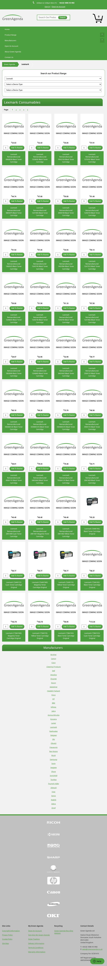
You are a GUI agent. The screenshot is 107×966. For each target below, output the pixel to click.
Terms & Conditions (35, 947)
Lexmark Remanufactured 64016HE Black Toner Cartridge (40, 479)
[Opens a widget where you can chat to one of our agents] (97, 961)
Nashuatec (53, 731)
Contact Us (9, 57)
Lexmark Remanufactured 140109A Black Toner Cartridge (66, 265)
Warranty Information (36, 952)
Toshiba (53, 779)
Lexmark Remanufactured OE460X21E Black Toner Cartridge (66, 425)
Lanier (53, 723)
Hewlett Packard (53, 691)
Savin (53, 763)
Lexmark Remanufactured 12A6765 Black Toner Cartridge (66, 319)
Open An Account (58, 6)
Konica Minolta (53, 715)
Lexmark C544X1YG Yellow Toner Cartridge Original (66, 584)
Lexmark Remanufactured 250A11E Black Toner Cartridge (92, 372)
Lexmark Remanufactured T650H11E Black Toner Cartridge (65, 479)
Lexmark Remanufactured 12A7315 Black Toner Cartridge (92, 265)
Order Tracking (34, 939)
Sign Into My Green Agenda (39, 935)
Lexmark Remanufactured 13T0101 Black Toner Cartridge (92, 158)
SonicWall (53, 775)
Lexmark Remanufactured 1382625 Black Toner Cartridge (14, 265)
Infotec (53, 707)
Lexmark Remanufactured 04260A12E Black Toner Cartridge (14, 425)
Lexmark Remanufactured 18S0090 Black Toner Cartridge (14, 372)
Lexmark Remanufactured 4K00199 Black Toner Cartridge (66, 211)
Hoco (53, 695)
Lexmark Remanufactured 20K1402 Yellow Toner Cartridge (66, 532)
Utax (53, 792)
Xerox (53, 796)
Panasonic (54, 747)
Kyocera (53, 719)
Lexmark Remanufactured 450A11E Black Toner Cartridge (92, 425)
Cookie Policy (7, 939)
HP (53, 699)
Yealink (53, 800)
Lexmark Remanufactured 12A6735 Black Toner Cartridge (40, 319)
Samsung (53, 759)
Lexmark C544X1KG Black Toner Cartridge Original (92, 531)
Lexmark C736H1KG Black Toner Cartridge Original (66, 635)
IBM (53, 703)
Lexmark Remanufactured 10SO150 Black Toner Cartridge (66, 158)
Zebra (53, 804)
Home (7, 29)
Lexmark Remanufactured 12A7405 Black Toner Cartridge (40, 211)
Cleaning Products (53, 667)
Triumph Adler (53, 783)
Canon (53, 658)
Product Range (10, 35)
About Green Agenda (13, 51)
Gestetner (53, 687)
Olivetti (53, 743)
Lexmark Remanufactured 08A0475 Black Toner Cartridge (14, 211)
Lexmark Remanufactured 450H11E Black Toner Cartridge (14, 479)
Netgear (53, 735)
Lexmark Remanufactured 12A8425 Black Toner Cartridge (14, 319)
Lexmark (53, 727)
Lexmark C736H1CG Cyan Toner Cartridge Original (92, 635)
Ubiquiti (53, 787)
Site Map (5, 943)
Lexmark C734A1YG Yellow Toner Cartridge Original (40, 635)
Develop (53, 675)
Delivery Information (36, 943)
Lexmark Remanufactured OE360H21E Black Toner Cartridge (40, 425)
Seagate (53, 767)
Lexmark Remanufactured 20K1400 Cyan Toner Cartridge (14, 532)
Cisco (54, 662)
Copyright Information (11, 931)
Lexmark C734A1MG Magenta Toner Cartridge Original (14, 635)
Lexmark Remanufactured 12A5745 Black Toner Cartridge (40, 265)
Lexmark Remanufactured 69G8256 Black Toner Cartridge (14, 158)
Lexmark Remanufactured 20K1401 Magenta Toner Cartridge (39, 532)
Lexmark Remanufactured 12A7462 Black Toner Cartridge (92, 319)
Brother (53, 654)
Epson (53, 683)
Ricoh (53, 755)
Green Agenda (9, 64)
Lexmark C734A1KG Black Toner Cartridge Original (92, 584)
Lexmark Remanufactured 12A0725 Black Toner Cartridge (92, 211)
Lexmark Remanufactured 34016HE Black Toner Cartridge (66, 372)
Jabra (54, 711)
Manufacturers (10, 40)
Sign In (47, 6)
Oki (53, 739)
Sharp (53, 771)
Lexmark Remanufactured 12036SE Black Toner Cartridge (40, 158)
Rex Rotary (53, 751)
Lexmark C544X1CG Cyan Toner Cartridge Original (13, 584)
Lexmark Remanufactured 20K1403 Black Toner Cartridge (92, 479)
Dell (53, 671)
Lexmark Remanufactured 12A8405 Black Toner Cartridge (40, 372)
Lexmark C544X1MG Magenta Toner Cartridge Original (40, 584)
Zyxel (54, 808)
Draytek (53, 679)
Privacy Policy (7, 935)
